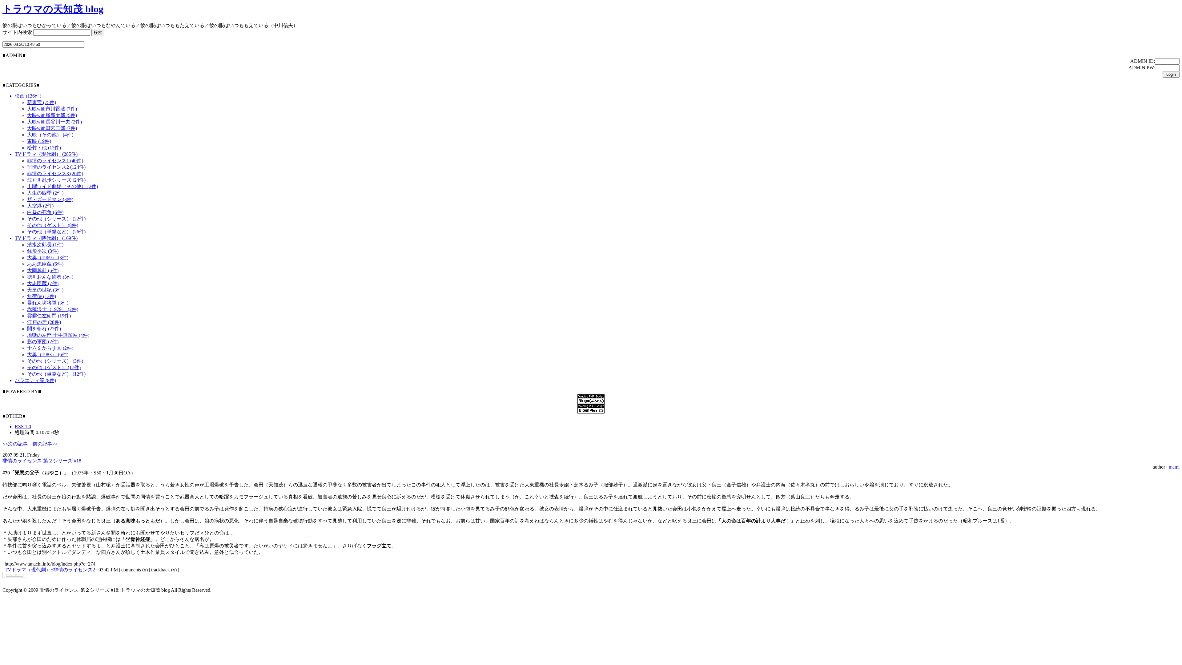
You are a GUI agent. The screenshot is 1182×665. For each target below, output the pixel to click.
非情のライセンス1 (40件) (55, 160)
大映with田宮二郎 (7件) (52, 128)
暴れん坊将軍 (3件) (47, 302)
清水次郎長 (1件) (45, 244)
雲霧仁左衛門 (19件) (49, 315)
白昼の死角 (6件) (45, 212)
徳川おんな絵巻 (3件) (50, 277)
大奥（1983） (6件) (47, 354)
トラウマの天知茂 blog (52, 8)
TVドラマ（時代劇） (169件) (46, 238)
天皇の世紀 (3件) (45, 289)
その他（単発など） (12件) (56, 374)
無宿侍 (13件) (41, 296)
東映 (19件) (39, 141)
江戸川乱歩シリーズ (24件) (56, 180)
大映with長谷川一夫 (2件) (54, 121)
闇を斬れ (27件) (44, 328)
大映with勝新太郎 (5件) (52, 115)
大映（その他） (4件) (50, 134)
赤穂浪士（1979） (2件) (52, 309)
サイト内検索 (17, 32)
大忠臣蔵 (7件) (42, 283)
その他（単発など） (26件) (56, 231)
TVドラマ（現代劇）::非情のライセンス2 (50, 569)
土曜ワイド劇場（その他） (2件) (62, 186)
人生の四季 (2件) (45, 192)
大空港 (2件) (40, 205)
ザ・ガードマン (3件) (50, 199)
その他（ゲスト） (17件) (54, 367)
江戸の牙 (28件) (44, 322)
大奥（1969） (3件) (47, 257)
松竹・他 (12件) (44, 147)
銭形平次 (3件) (42, 251)
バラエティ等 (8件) (35, 380)
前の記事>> (45, 443)
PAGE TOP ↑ (14, 575)
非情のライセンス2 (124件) (56, 167)
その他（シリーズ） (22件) (56, 218)
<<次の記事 (15, 443)
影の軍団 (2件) (42, 341)
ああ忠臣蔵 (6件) (45, 264)
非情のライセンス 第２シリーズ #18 (41, 460)
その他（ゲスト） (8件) (52, 225)
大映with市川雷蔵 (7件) (52, 108)
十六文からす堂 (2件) (50, 348)
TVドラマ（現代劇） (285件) (46, 154)
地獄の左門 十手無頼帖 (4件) (58, 335)
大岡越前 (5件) (42, 270)
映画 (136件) (28, 96)
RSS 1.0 (23, 426)
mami (1174, 467)
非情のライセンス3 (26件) (55, 173)
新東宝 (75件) (41, 102)
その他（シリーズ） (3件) (55, 361)
